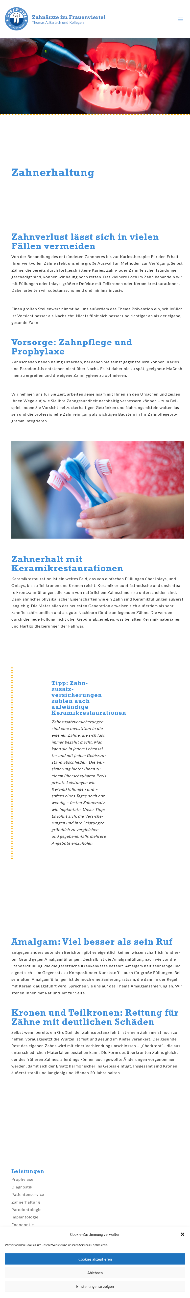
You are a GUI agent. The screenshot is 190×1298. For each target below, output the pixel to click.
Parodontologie (26, 1209)
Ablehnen (95, 1272)
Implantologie (24, 1216)
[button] (182, 1234)
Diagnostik (21, 1186)
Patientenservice (27, 1194)
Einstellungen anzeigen (95, 1286)
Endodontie (22, 1224)
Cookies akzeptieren (95, 1259)
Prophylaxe (22, 1179)
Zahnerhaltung (25, 1202)
